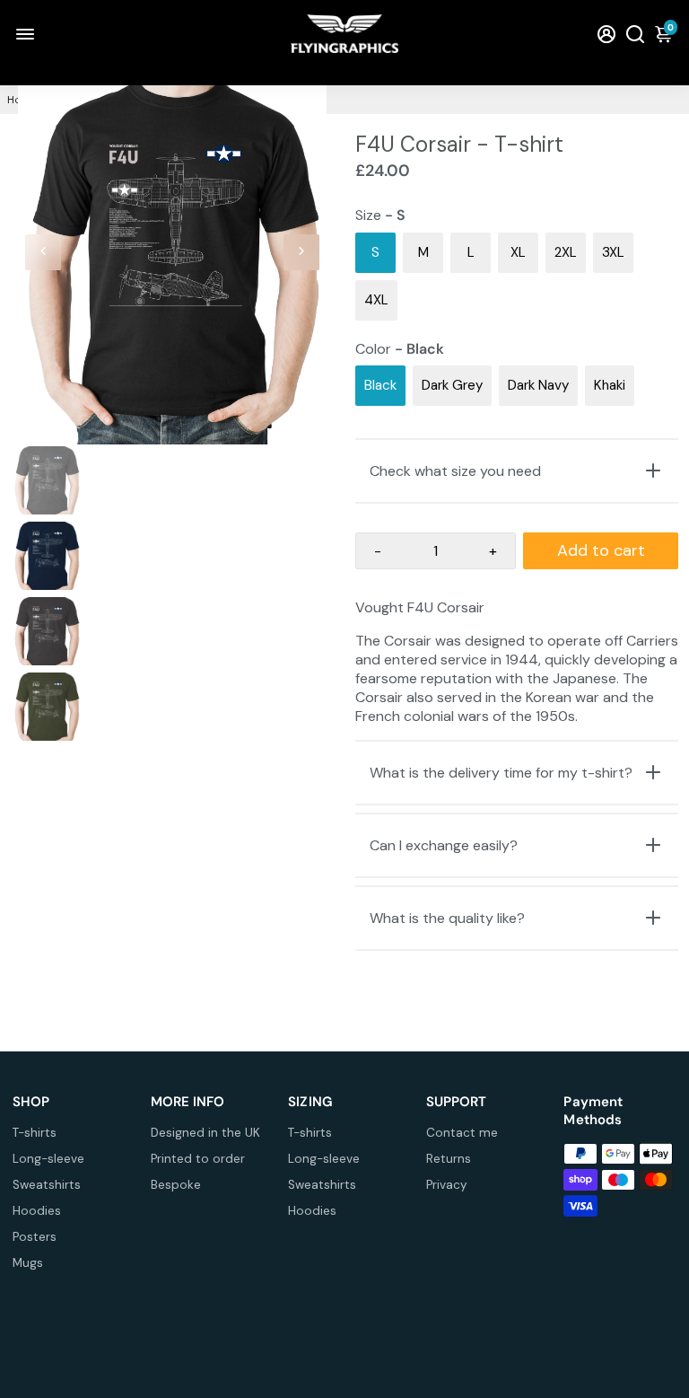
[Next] (301, 252)
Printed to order (198, 1158)
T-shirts (35, 1132)
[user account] (606, 34)
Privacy (446, 1184)
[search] (635, 34)
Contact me (462, 1132)
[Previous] (43, 252)
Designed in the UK (205, 1132)
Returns (448, 1158)
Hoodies (37, 1210)
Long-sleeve (48, 1158)
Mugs (28, 1263)
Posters (35, 1236)
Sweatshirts (47, 1184)
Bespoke (176, 1184)
